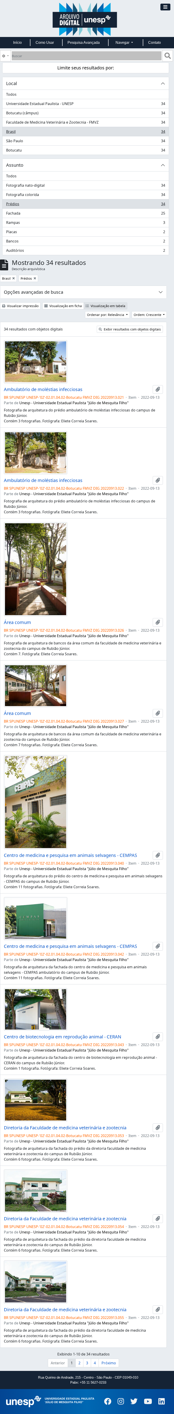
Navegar (123, 42)
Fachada (85, 214)
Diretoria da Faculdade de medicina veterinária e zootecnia (65, 1127)
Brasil (85, 132)
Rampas (85, 223)
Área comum (17, 622)
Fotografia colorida (85, 195)
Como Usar (45, 42)
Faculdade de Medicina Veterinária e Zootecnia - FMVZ (85, 123)
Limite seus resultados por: (85, 68)
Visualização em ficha (65, 306)
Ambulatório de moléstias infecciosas (43, 389)
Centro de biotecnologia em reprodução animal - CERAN (62, 1037)
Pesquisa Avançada (84, 42)
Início (17, 42)
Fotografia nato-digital (85, 186)
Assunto (14, 165)
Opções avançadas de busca (33, 292)
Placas (85, 233)
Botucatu (85, 151)
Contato (154, 42)
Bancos (85, 242)
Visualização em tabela (107, 306)
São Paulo (85, 142)
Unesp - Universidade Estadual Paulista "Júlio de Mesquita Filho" (74, 402)
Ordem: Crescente (148, 315)
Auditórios (85, 251)
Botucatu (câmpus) (85, 114)
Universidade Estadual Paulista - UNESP (85, 104)
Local (11, 83)
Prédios (85, 205)
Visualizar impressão (22, 306)
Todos (11, 94)
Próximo (109, 1362)
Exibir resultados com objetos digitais (132, 329)
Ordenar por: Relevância (106, 315)
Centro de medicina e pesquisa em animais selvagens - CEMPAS (70, 855)
